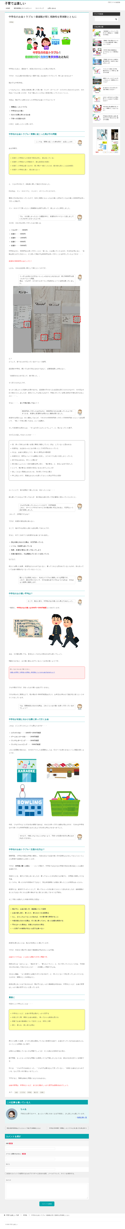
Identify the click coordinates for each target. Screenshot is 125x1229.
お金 (16, 1092)
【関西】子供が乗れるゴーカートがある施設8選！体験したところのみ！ (110, 42)
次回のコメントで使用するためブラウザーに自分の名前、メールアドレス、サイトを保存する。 (41, 1173)
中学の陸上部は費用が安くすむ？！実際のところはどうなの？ (110, 108)
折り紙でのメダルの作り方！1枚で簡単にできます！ (110, 88)
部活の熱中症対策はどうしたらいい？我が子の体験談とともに (24, 1128)
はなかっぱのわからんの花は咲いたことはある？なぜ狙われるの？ (110, 99)
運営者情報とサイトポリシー (23, 8)
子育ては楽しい (15, 3)
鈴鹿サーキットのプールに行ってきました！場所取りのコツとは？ (110, 80)
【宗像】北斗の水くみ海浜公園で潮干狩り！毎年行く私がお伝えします (110, 61)
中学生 (11, 22)
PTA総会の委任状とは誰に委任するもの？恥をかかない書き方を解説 (110, 117)
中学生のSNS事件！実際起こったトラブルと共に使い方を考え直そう (68, 1128)
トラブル (22, 1092)
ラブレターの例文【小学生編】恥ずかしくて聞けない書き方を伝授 (110, 70)
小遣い (42, 1092)
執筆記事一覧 (82, 1117)
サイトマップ (40, 8)
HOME (8, 8)
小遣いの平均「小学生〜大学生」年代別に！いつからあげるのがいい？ (32, 672)
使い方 (36, 1092)
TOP (12, 1215)
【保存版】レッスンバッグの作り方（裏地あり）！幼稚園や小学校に (110, 33)
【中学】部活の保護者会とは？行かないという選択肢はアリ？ (110, 51)
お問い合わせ (52, 8)
